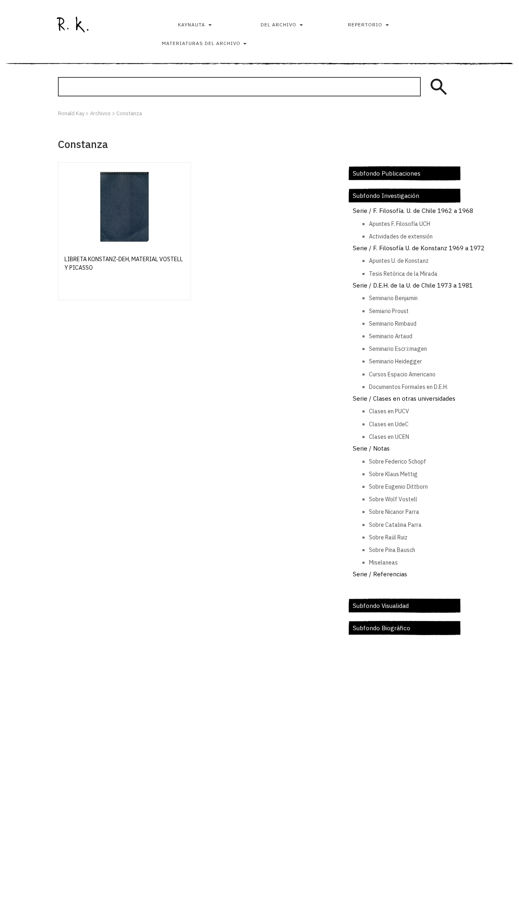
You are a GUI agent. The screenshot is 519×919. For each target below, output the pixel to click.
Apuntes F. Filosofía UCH (399, 224)
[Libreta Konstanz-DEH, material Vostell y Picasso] (124, 207)
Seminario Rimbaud (392, 323)
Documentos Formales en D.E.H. (408, 387)
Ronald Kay (73, 24)
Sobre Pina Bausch (392, 550)
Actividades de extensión (401, 236)
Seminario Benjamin (393, 298)
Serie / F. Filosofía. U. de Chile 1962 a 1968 (413, 211)
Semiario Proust (389, 311)
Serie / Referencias (380, 574)
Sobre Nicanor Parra (394, 511)
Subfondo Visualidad (381, 606)
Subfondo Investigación (386, 196)
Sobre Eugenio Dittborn (398, 486)
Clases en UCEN (389, 436)
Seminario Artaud (390, 336)
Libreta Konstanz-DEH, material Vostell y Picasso (123, 263)
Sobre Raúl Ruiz (388, 537)
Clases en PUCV (389, 411)
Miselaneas (383, 562)
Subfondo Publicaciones (386, 173)
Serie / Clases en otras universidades (404, 398)
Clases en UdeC (389, 424)
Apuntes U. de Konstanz (399, 260)
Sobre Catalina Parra (395, 524)
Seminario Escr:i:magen (398, 348)
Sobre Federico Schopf (397, 461)
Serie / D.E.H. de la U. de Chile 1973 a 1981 (413, 285)
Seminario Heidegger (395, 361)
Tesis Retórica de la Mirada (403, 273)
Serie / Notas (371, 448)
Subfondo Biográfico (381, 628)
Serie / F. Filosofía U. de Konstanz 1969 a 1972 (419, 248)
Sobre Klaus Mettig (393, 474)
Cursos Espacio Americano (402, 374)
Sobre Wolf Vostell (393, 499)
